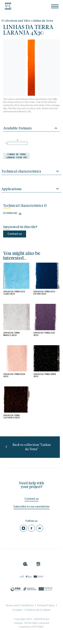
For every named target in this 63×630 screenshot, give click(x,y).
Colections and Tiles (16, 20)
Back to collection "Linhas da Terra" (31, 447)
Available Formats (17, 128)
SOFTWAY (38, 626)
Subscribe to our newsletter (31, 506)
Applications (11, 189)
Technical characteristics (21, 171)
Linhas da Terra (43, 20)
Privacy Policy (45, 605)
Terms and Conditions (19, 605)
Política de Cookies (38, 610)
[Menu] (55, 6)
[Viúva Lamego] (9, 6)
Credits (17, 610)
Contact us (15, 233)
